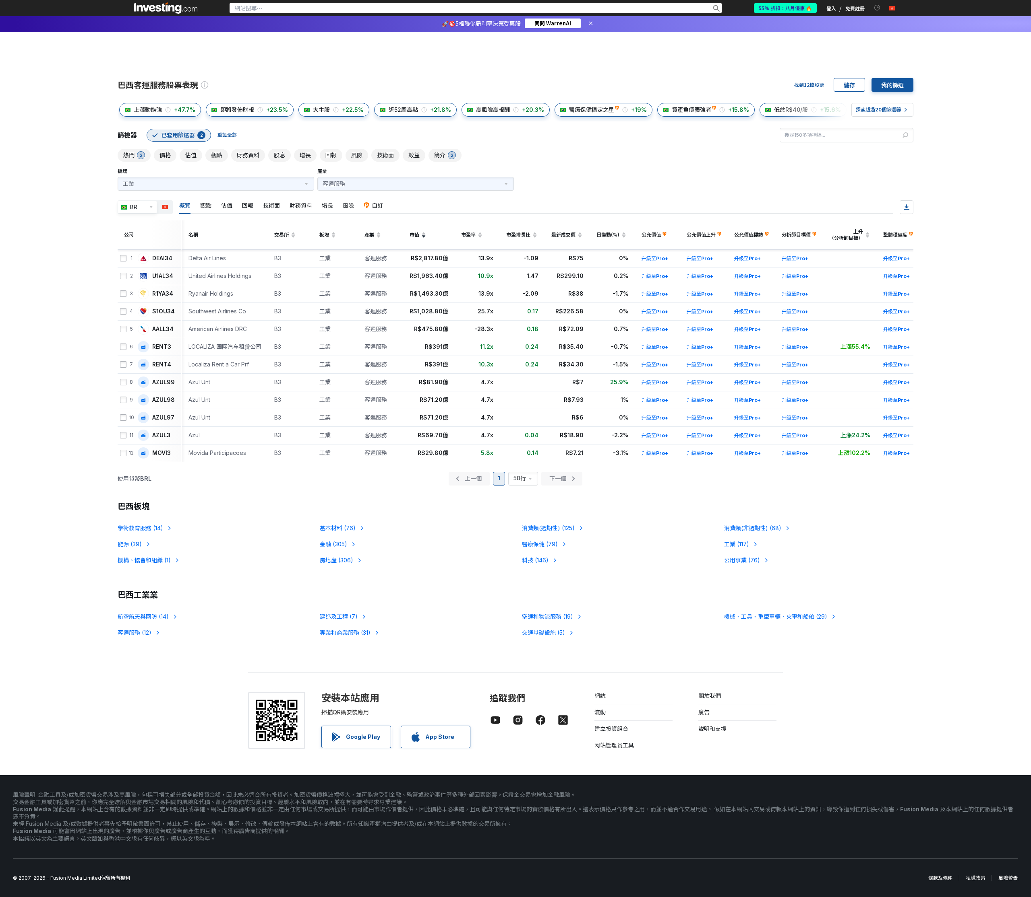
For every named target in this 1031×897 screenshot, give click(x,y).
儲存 (849, 85)
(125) (548, 528)
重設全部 (227, 135)
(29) (775, 616)
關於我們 (709, 695)
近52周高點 (403, 109)
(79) (540, 544)
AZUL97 (163, 417)
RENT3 (161, 347)
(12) (134, 632)
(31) (345, 632)
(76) (338, 528)
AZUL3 (161, 435)
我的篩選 (892, 85)
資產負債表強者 (691, 109)
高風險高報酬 (493, 109)
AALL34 (163, 329)
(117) (736, 544)
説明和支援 (712, 728)
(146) (535, 560)
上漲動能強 (148, 109)
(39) (130, 544)
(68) (752, 528)
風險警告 (1008, 878)
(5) (543, 632)
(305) (333, 544)
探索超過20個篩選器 (878, 110)
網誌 (600, 695)
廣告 (704, 712)
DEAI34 (162, 258)
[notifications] (877, 8)
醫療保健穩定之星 (591, 109)
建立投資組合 (611, 728)
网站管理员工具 (614, 745)
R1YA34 (162, 293)
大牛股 (321, 109)
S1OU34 (163, 311)
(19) (547, 616)
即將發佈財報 (237, 109)
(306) (336, 560)
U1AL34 (162, 276)
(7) (339, 616)
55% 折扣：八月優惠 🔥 (785, 7)
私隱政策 (975, 878)
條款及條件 (940, 878)
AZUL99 (163, 382)
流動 (600, 712)
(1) (144, 560)
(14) (140, 528)
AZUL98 (163, 400)
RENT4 (161, 364)
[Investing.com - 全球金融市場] (165, 8)
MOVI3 (161, 453)
